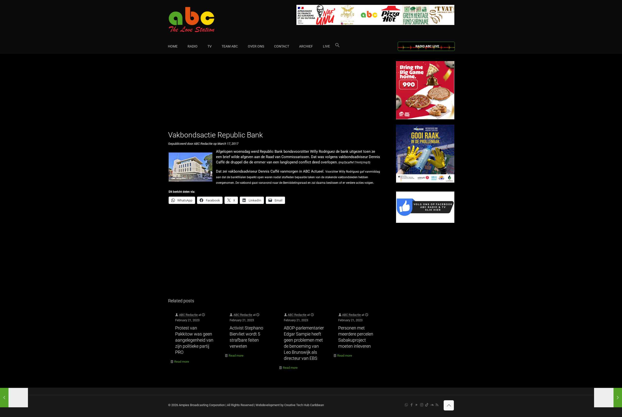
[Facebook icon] (411, 405)
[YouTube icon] (416, 405)
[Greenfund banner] (425, 181)
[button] (337, 46)
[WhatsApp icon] (406, 405)
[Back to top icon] (449, 405)
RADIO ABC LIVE (427, 46)
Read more (181, 361)
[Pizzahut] (425, 118)
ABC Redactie (188, 315)
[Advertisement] (277, 95)
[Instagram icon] (421, 405)
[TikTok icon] (427, 405)
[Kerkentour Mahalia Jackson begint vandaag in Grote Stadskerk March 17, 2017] (608, 397)
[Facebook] (425, 222)
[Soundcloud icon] (432, 405)
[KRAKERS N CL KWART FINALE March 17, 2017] (14, 397)
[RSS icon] (437, 405)
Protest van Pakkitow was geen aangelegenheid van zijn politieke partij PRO (194, 340)
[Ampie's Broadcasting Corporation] (200, 19)
